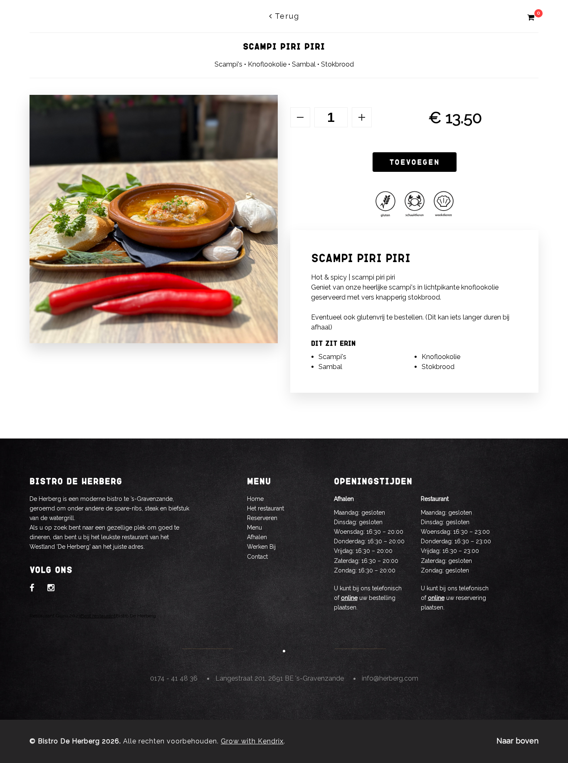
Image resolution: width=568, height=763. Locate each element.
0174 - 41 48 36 (174, 678)
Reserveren (262, 518)
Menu (254, 527)
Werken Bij (261, 546)
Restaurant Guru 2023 (55, 616)
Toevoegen (414, 161)
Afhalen (257, 537)
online (349, 598)
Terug (285, 16)
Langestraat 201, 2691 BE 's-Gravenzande (279, 678)
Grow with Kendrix (252, 741)
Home (255, 498)
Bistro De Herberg (136, 616)
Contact (257, 556)
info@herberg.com (390, 678)
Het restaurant (265, 508)
